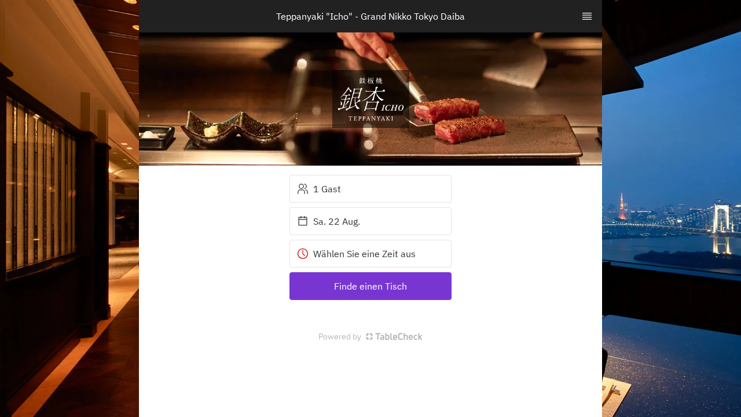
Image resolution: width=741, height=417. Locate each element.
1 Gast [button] (327, 189)
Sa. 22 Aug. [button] (336, 221)
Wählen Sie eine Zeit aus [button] (364, 253)
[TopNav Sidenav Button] (587, 16)
